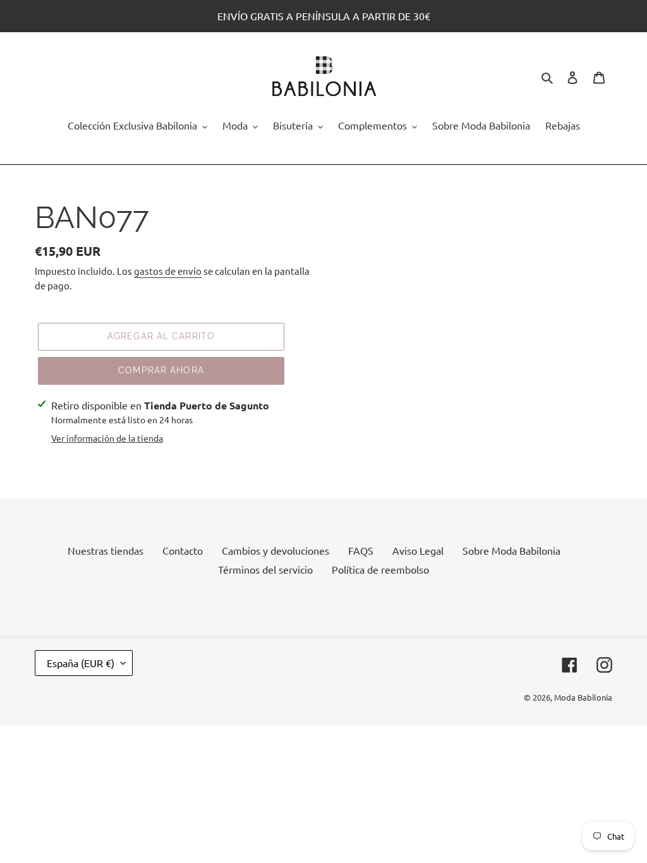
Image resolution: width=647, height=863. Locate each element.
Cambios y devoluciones (275, 550)
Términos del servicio (265, 569)
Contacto (182, 550)
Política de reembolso (380, 569)
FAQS (360, 550)
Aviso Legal (418, 550)
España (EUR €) (80, 662)
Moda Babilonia (583, 697)
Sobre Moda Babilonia (511, 550)
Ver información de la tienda (107, 438)
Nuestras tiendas (105, 550)
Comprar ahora (161, 370)
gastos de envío (168, 271)
